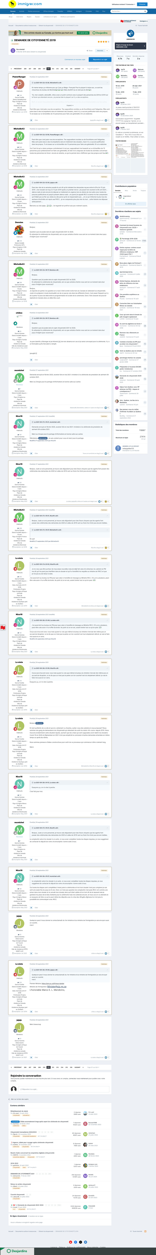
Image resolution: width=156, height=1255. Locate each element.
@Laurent (39, 723)
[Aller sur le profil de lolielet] (85, 1144)
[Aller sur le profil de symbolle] (117, 304)
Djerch (15, 1134)
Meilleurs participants (68, 17)
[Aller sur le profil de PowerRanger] (19, 84)
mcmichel (19, 370)
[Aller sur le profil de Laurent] (117, 401)
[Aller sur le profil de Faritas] (134, 76)
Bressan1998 (93, 1122)
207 (30, 68)
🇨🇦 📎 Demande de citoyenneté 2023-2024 (28, 1205)
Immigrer (79, 11)
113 (59, 1205)
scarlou (15, 1144)
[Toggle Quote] (33, 83)
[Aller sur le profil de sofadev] (117, 226)
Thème (61, 1247)
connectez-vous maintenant (78, 1078)
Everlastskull (124, 256)
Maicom (140, 69)
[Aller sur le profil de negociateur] (120, 197)
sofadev (122, 232)
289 (20, 147)
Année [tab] (135, 190)
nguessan (123, 274)
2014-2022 (14, 1163)
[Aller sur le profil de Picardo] (117, 295)
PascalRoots (124, 265)
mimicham (92, 1133)
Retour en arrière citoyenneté (21, 1184)
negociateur (127, 196)
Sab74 (122, 353)
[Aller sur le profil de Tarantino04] (117, 388)
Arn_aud (16, 1113)
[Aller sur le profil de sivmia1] (13, 50)
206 (25, 68)
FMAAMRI (92, 1206)
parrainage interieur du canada (130, 358)
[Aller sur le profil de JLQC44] (117, 333)
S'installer (89, 11)
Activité (21, 11)
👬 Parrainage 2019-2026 (128, 238)
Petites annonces (34, 11)
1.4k (20, 95)
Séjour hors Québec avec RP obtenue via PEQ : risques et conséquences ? (129, 389)
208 (34, 68)
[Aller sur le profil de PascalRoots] (117, 264)
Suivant (77, 68)
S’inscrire (142, 4)
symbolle (123, 308)
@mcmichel (42, 438)
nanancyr (123, 380)
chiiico (19, 313)
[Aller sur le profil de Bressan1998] (85, 1124)
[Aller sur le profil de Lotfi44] (117, 315)
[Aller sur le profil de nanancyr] (117, 377)
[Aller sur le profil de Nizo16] (19, 423)
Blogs (10, 17)
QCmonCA (16, 1176)
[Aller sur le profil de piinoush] (117, 239)
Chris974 (91, 1195)
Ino (121, 371)
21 (49, 1174)
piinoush (122, 241)
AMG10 (15, 1155)
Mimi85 (91, 1175)
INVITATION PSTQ (126, 272)
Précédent (18, 68)
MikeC (15, 1186)
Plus (103, 11)
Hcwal (15, 1207)
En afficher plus (130, 204)
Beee (121, 346)
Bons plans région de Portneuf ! (130, 263)
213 (57, 68)
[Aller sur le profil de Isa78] (117, 70)
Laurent (122, 404)
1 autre (92, 407)
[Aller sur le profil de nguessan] (117, 273)
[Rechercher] (145, 11)
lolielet (91, 1143)
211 (49, 68)
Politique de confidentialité (76, 1247)
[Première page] (11, 68)
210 (44, 68)
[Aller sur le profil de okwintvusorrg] (117, 217)
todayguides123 (128, 448)
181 (20, 435)
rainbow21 (92, 1185)
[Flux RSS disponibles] (145, 1231)
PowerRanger (19, 77)
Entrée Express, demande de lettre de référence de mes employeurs (130, 283)
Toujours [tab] (143, 190)
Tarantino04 (124, 393)
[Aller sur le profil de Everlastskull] (117, 248)
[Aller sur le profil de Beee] (117, 343)
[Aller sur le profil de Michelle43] (19, 136)
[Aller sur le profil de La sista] (19, 566)
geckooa (16, 1165)
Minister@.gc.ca (56, 986)
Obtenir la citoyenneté (38, 52)
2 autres (85, 501)
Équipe (37, 17)
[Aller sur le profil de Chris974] (85, 1197)
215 (66, 68)
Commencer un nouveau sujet (75, 59)
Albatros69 (73, 407)
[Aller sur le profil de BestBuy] (117, 410)
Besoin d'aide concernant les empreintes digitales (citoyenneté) (32, 1153)
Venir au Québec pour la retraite (131, 351)
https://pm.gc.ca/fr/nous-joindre (53, 983)
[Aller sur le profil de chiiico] (19, 320)
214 (62, 68)
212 (53, 68)
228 (20, 241)
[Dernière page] (83, 68)
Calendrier (19, 17)
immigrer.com (93, 1164)
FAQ (97, 11)
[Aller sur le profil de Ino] (117, 368)
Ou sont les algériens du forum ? (131, 324)
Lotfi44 (122, 319)
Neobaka (91, 1154)
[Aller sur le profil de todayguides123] (118, 448)
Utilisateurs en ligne (50, 17)
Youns (84, 453)
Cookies (103, 1247)
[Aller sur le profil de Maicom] (134, 70)
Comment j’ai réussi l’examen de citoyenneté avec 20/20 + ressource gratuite (131, 227)
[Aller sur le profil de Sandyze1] (117, 282)
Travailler (60, 11)
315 (20, 577)
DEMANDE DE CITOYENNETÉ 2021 (23, 1174)
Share (90, 50)
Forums (12, 11)
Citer (36, 120)
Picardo (122, 299)
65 (20, 331)
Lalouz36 (16, 1197)
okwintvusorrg (124, 216)
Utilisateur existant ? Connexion (123, 4)
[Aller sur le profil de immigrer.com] (85, 1165)
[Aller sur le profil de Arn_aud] (85, 1113)
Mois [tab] (126, 190)
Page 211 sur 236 (92, 68)
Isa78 (123, 69)
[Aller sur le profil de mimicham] (85, 1134)
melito (86, 407)
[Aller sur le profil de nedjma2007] (117, 358)
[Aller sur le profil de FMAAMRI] (85, 1207)
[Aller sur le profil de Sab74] (117, 352)
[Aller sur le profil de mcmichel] (19, 378)
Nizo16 (93, 166)
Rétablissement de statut (19, 1111)
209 (39, 68)
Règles (29, 17)
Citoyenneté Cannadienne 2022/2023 (24, 1132)
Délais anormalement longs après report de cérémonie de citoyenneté (44, 1121)
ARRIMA (69, 11)
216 (71, 68)
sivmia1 (22, 49)
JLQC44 (122, 337)
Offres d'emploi (48, 11)
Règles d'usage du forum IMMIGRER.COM (124, 46)
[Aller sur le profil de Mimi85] (85, 1176)
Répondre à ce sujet (100, 59)
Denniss (19, 222)
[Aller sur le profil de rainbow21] (85, 1186)
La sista (68, 501)
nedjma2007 (124, 360)
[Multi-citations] (31, 120)
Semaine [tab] (117, 190)
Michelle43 (54, 83)
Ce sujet (137, 11)
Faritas (140, 75)
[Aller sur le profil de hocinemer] (117, 324)
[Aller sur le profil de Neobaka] (85, 1155)
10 (20, 934)
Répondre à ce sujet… (30, 1089)
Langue (53, 1247)
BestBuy (122, 416)
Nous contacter (92, 1247)
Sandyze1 (123, 287)
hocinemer (123, 326)
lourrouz (16, 1124)
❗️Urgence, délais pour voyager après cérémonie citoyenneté (32, 1142)
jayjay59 (92, 120)
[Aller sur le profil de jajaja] (19, 923)
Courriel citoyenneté (18, 1194)
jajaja (52, 182)
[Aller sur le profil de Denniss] (19, 230)
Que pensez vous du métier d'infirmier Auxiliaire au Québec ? (130, 412)
